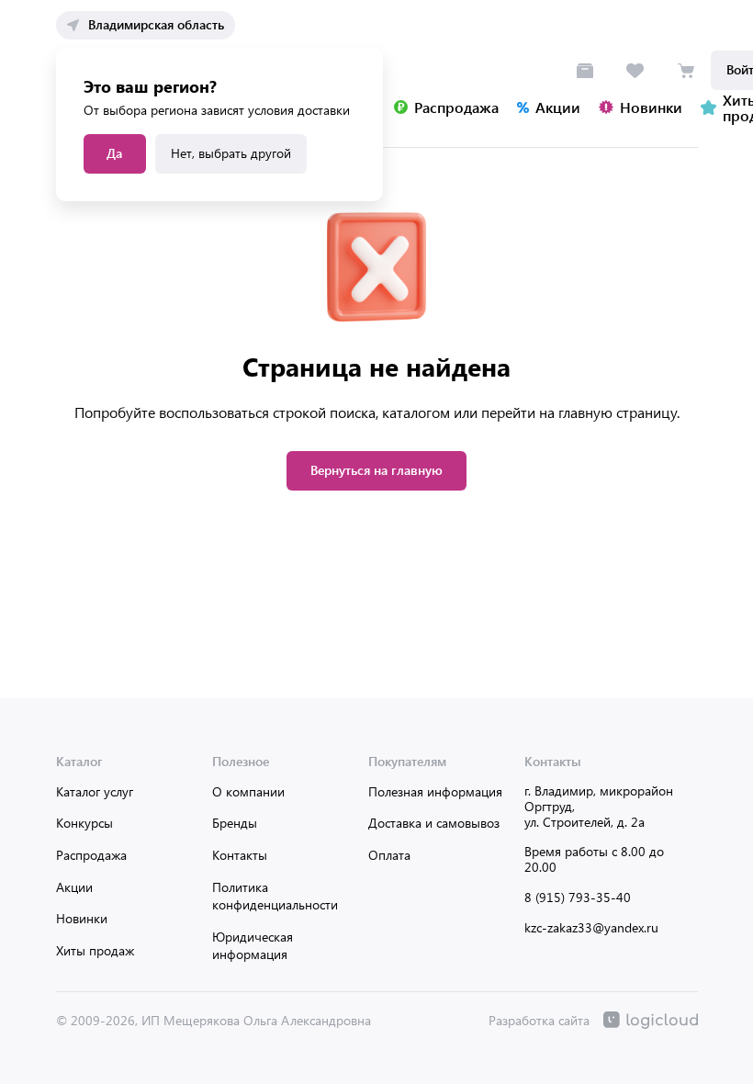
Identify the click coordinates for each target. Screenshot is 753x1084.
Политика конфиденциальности (275, 896)
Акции (74, 887)
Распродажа (91, 855)
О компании (248, 791)
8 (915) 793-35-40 (577, 897)
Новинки (81, 918)
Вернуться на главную (376, 470)
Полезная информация (435, 791)
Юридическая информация (252, 946)
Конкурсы (84, 822)
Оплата (389, 855)
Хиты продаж (95, 950)
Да (114, 153)
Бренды (234, 822)
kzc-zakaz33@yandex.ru (591, 927)
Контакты (239, 855)
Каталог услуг (94, 791)
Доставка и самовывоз (434, 822)
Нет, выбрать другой (231, 153)
